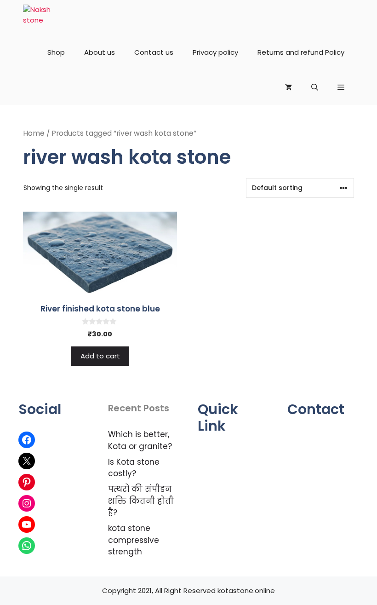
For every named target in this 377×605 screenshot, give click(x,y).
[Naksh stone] (39, 17)
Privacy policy (215, 52)
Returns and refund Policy (300, 52)
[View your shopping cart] (288, 87)
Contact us (153, 52)
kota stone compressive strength (133, 540)
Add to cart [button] (100, 356)
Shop (56, 52)
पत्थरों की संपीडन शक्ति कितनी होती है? (141, 501)
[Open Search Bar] (315, 87)
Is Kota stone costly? (134, 467)
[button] (341, 87)
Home (34, 133)
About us (99, 52)
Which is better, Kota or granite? (140, 440)
